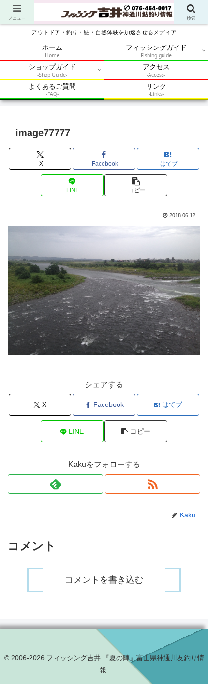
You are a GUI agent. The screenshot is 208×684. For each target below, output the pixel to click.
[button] (135, 185)
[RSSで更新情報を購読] (152, 484)
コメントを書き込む (104, 580)
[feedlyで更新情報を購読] (55, 484)
